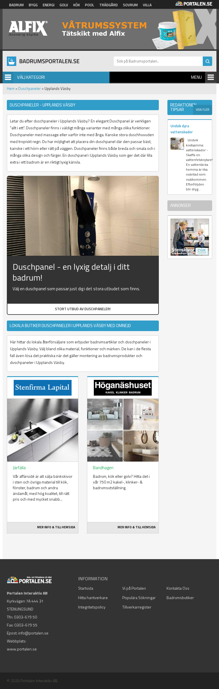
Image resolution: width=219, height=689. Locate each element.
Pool (89, 5)
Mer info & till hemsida (56, 527)
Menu (196, 77)
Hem (11, 88)
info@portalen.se (33, 633)
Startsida (85, 588)
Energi (48, 5)
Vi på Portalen (134, 588)
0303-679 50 (25, 617)
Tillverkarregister (136, 607)
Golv (64, 5)
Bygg (33, 5)
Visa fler (202, 109)
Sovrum (130, 5)
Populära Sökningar (139, 598)
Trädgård (108, 5)
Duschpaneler (29, 88)
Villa (147, 5)
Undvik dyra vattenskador (182, 129)
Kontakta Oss (178, 588)
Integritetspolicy (92, 607)
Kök (76, 5)
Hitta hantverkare (93, 598)
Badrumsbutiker (180, 598)
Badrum (16, 5)
